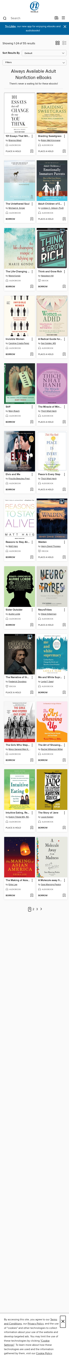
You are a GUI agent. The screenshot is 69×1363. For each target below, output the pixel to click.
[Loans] (56, 19)
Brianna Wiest (15, 140)
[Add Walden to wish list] (64, 557)
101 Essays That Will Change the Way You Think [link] (18, 136)
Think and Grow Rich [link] (50, 271)
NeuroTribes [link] (45, 609)
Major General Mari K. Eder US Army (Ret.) (20, 749)
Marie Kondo (14, 275)
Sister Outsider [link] (14, 609)
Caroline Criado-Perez (19, 343)
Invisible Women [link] (15, 339)
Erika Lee (13, 884)
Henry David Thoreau (51, 546)
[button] (57, 44)
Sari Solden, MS (48, 343)
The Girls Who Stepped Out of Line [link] (18, 745)
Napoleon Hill (47, 275)
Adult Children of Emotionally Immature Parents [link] (50, 203)
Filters (8, 62)
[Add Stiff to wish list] (32, 422)
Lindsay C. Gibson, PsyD (52, 208)
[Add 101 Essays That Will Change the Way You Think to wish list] (32, 151)
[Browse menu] (63, 18)
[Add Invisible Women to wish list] (32, 354)
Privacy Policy (36, 1323)
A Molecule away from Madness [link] (50, 880)
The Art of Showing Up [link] (50, 745)
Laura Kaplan (47, 817)
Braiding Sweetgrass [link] (49, 136)
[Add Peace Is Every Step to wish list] (64, 490)
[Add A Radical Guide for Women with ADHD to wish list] (64, 354)
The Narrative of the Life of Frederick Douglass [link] (18, 677)
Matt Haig (13, 546)
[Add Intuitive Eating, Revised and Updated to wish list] (32, 828)
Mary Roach (14, 411)
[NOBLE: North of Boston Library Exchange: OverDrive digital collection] (34, 7)
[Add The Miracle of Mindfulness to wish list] (64, 422)
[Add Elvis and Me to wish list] (32, 490)
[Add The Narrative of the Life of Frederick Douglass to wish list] (32, 693)
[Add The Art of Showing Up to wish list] (64, 760)
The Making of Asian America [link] (18, 880)
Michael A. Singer (17, 208)
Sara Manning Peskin (51, 884)
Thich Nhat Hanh (49, 411)
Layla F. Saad (47, 681)
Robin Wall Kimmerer (50, 140)
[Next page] (41, 909)
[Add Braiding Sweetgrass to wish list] (64, 151)
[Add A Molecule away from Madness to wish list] (64, 896)
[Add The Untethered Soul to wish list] (32, 219)
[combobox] (27, 18)
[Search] (5, 18)
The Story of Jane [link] (48, 812)
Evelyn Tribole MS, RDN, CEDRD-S (20, 817)
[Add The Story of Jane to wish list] (64, 828)
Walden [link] (42, 542)
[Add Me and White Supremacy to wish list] (64, 693)
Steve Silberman (48, 614)
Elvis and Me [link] (13, 474)
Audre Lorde (14, 614)
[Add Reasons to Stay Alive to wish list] (32, 557)
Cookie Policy (44, 1353)
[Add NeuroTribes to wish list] (64, 625)
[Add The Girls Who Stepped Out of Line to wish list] (32, 760)
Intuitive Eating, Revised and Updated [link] (18, 812)
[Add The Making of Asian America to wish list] (32, 896)
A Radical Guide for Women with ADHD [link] (50, 339)
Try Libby (10, 26)
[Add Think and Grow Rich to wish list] (64, 287)
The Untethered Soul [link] (17, 203)
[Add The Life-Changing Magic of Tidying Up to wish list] (32, 287)
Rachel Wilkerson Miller (52, 749)
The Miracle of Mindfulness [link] (50, 406)
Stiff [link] (8, 406)
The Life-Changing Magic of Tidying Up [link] (18, 271)
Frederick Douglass (17, 681)
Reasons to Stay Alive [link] (18, 542)
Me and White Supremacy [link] (50, 677)
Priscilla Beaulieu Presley (20, 478)
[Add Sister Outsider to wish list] (32, 625)
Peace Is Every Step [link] (49, 474)
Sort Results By (11, 53)
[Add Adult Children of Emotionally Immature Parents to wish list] (64, 219)
